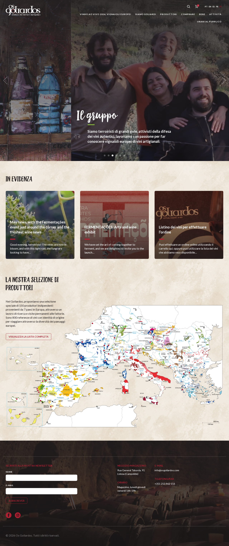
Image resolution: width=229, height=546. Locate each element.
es (214, 6)
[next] (222, 80)
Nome (9, 472)
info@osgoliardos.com (167, 470)
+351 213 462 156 (165, 483)
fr (217, 6)
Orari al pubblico (209, 21)
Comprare (188, 14)
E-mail (9, 485)
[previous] (6, 80)
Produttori (168, 14)
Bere (202, 14)
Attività (215, 14)
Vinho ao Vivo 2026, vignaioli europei (105, 14)
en (210, 6)
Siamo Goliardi (145, 14)
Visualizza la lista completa (28, 336)
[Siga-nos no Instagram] (18, 515)
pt (206, 6)
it (220, 6)
